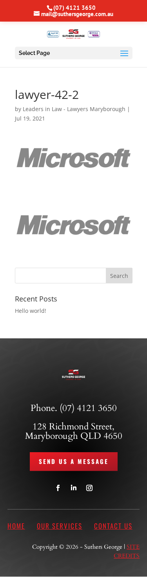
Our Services (59, 526)
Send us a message (74, 461)
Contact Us (113, 526)
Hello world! (30, 310)
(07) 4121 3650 (74, 7)
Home (16, 526)
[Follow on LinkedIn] (73, 488)
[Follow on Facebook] (58, 488)
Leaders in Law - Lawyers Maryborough (74, 109)
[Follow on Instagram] (89, 488)
